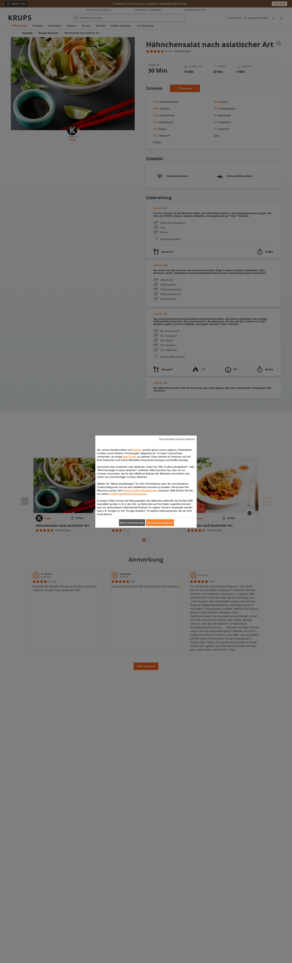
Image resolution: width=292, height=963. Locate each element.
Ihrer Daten (129, 456)
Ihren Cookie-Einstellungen (141, 490)
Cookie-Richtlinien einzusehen (128, 493)
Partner (137, 449)
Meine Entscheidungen (132, 522)
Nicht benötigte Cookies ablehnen (177, 438)
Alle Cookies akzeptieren (160, 522)
